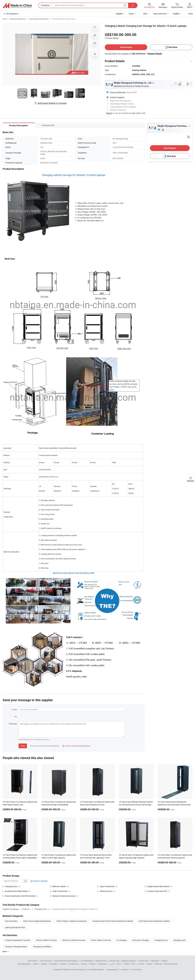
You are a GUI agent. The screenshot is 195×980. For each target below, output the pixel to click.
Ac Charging (122, 940)
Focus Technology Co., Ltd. (80, 969)
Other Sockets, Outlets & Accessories (72, 921)
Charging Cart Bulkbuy (42, 946)
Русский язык (74, 964)
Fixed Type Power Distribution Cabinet (154, 921)
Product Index (143, 961)
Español (44, 964)
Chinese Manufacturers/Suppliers (66, 961)
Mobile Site (155, 961)
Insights (164, 961)
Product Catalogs (40, 881)
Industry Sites (114, 961)
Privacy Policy (137, 969)
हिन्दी (133, 964)
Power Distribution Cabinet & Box (63, 19)
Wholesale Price (101, 961)
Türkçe (149, 964)
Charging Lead (179, 940)
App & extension (160, 13)
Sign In (109, 113)
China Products (45, 961)
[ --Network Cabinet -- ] (59, 886)
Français (63, 964)
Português (53, 964)
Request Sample (155, 53)
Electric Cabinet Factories (46, 940)
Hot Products (32, 961)
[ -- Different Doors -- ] (106, 891)
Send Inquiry (126, 47)
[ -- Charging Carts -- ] (11, 886)
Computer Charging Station (16, 946)
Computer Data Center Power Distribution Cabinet (112, 921)
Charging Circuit (161, 940)
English (35, 964)
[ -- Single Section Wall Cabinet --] (158, 886)
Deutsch (93, 964)
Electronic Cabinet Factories (73, 940)
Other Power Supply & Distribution (37, 921)
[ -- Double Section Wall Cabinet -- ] (16, 891)
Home (5, 19)
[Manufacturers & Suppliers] (17, 5)
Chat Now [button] (172, 47)
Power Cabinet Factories (101, 940)
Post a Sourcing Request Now (76, 746)
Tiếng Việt (158, 964)
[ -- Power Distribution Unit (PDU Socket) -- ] (20, 896)
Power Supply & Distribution (39, 19)
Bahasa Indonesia (171, 964)
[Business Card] (188, 136)
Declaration (125, 969)
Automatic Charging (140, 940)
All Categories (12, 13)
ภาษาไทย (140, 964)
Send (23, 746)
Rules (190, 13)
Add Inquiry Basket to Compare (52, 103)
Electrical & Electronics (18, 19)
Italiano (84, 964)
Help (145, 13)
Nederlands (102, 964)
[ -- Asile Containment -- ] (60, 891)
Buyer (131, 13)
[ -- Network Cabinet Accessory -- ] (64, 896)
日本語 (126, 964)
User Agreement (112, 969)
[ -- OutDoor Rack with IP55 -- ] (157, 891)
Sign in (189, 7)
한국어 (119, 964)
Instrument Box (11, 921)
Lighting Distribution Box (15, 927)
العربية (111, 964)
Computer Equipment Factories (17, 940)
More (5, 951)
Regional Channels (129, 961)
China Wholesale (87, 961)
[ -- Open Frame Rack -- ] (107, 886)
